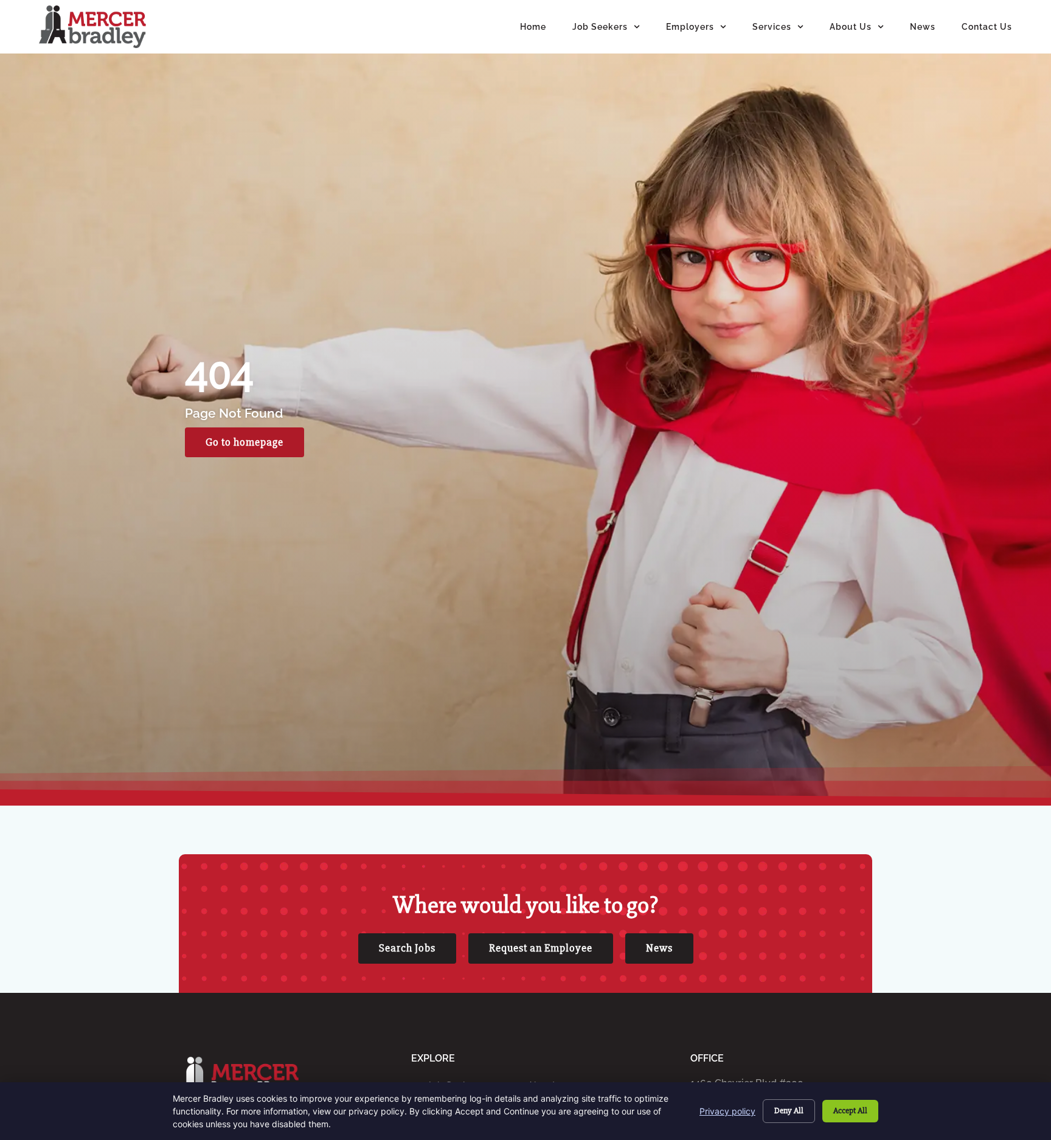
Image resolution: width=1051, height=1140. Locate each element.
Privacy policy (727, 1111)
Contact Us (987, 26)
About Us (851, 26)
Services (771, 26)
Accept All (850, 1110)
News (922, 26)
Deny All (788, 1110)
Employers (690, 26)
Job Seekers (600, 26)
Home (533, 26)
